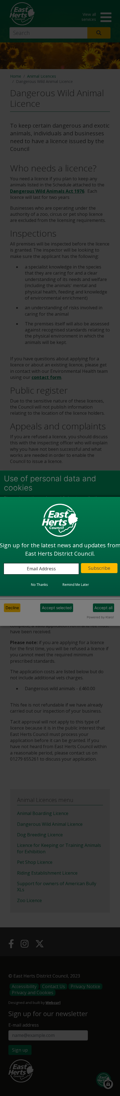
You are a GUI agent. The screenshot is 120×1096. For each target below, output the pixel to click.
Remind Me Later (76, 584)
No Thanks (39, 584)
